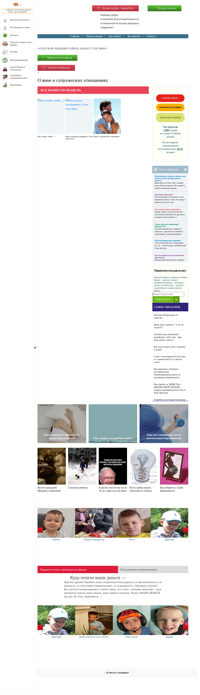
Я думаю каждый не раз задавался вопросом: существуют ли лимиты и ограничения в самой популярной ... (169, 231)
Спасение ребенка (78, 487)
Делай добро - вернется (117, 8)
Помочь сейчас (170, 98)
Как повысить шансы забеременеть (167, 209)
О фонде (74, 36)
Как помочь (115, 36)
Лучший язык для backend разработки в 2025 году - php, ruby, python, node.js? (168, 337)
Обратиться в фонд (59, 57)
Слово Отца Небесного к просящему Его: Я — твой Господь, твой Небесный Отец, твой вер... (170, 245)
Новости (151, 36)
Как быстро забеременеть (164, 195)
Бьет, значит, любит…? (46, 136)
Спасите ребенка (59, 67)
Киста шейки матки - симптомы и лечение (140, 489)
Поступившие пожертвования (138, 569)
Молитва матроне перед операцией (167, 240)
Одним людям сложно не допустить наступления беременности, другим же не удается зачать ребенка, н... (170, 214)
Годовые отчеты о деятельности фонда (63, 569)
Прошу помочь (166, 8)
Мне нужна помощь (170, 117)
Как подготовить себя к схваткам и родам (169, 348)
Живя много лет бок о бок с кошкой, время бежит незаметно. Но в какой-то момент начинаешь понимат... (170, 185)
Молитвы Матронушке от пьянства (166, 316)
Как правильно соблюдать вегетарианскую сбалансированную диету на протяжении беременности (167, 373)
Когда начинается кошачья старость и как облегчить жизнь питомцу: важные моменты (170, 178)
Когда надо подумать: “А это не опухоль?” (169, 326)
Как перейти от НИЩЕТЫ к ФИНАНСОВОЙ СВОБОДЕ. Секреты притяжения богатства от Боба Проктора (170, 388)
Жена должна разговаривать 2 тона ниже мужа (79, 137)
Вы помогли (134, 36)
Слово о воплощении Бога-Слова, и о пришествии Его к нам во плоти (170, 359)
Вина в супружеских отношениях (107, 136)
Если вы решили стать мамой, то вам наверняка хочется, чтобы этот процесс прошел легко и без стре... (170, 199)
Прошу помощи (94, 36)
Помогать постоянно (170, 107)
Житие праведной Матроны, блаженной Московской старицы (49, 490)
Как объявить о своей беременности (171, 489)
